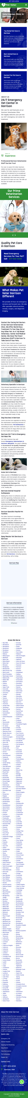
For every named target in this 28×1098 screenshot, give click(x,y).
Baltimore (18, 967)
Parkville (5, 842)
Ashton (18, 978)
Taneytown (6, 707)
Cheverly (18, 857)
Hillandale (19, 657)
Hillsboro (18, 654)
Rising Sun (6, 794)
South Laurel (6, 735)
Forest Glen (19, 753)
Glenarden (19, 696)
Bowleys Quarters (21, 930)
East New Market (21, 788)
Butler (17, 897)
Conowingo (19, 825)
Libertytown (6, 954)
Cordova (18, 820)
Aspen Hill (19, 973)
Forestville (19, 750)
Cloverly (18, 836)
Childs (18, 851)
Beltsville (18, 951)
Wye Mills (5, 642)
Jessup (5, 995)
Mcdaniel (5, 914)
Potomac (5, 814)
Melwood (5, 912)
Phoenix (5, 827)
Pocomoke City (7, 821)
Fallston (18, 761)
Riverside (5, 788)
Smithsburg (6, 738)
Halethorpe (19, 676)
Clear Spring (19, 840)
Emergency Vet (5, 1038)
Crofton (18, 816)
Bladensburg (19, 938)
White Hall (5, 663)
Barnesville (19, 962)
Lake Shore (6, 975)
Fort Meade (19, 740)
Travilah (5, 694)
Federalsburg (19, 759)
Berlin (17, 945)
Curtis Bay (19, 810)
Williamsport (6, 655)
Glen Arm (18, 702)
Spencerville (6, 729)
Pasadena (5, 838)
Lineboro (5, 952)
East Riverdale (20, 786)
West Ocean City (7, 670)
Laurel (4, 964)
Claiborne (19, 845)
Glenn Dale (19, 690)
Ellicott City (19, 770)
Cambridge (19, 890)
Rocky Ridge (6, 781)
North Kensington (7, 866)
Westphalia (6, 666)
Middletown (6, 908)
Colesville (19, 833)
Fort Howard (19, 742)
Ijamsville (18, 644)
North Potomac (7, 862)
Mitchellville (6, 903)
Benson (18, 949)
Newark (5, 873)
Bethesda (18, 943)
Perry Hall (5, 834)
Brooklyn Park (20, 912)
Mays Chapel (6, 916)
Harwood (18, 665)
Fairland (18, 766)
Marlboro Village (7, 930)
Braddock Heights (21, 925)
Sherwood (5, 744)
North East (5, 868)
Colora (18, 829)
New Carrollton (7, 881)
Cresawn (18, 818)
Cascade (18, 881)
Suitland (5, 714)
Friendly (18, 727)
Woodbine (5, 652)
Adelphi (18, 989)
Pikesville (5, 825)
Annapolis (19, 988)
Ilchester (18, 642)
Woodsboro (6, 646)
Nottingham (6, 860)
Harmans (18, 666)
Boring (18, 934)
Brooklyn (18, 914)
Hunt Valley (19, 652)
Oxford (4, 847)
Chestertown (19, 858)
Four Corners (19, 733)
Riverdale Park (7, 790)
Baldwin (18, 971)
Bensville (18, 947)
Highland (18, 659)
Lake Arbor (6, 976)
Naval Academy (7, 884)
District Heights (20, 792)
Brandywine (19, 923)
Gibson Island (20, 705)
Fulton (18, 718)
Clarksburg (19, 844)
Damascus (19, 809)
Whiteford (5, 657)
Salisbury (5, 764)
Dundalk (18, 790)
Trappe (5, 696)
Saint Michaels (7, 766)
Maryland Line (6, 921)
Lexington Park (7, 956)
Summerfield (6, 713)
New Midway (6, 877)
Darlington (19, 807)
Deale (17, 799)
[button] (13, 235)
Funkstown (19, 716)
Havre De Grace (20, 663)
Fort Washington (20, 738)
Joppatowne (6, 991)
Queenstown (6, 807)
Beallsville (19, 960)
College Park (19, 831)
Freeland (18, 729)
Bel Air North (19, 956)
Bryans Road (19, 904)
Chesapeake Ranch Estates (20, 863)
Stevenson (6, 724)
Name (4, 888)
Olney (4, 853)
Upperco (5, 685)
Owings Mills (6, 849)
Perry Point (6, 833)
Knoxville (5, 980)
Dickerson (19, 794)
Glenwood (19, 689)
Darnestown (19, 805)
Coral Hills (19, 821)
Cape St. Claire (20, 886)
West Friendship (7, 674)
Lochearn (5, 941)
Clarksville (19, 842)
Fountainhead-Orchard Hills (20, 736)
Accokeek (19, 993)
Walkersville (6, 678)
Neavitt (5, 882)
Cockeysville (19, 834)
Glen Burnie (19, 700)
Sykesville (5, 711)
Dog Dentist (4, 1048)
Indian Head (6, 1000)
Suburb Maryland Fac (7, 717)
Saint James (6, 768)
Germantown (19, 707)
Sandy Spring (6, 762)
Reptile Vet (4, 1057)
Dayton (18, 801)
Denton (18, 797)
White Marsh (6, 661)
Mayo (4, 917)
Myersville (5, 890)
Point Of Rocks (7, 820)
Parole (4, 840)
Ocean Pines (6, 857)
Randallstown (6, 805)
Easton (18, 785)
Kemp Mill (5, 988)
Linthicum (5, 947)
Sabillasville (6, 770)
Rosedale (5, 775)
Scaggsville (6, 759)
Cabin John (19, 895)
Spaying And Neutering (7, 1045)
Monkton (5, 901)
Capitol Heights (20, 884)
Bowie (18, 932)
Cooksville (19, 823)
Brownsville (19, 908)
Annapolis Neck (20, 984)
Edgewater (19, 781)
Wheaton (5, 665)
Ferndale (18, 757)
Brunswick (19, 906)
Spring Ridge (6, 727)
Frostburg (18, 722)
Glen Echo (19, 698)
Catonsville (19, 879)
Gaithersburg (19, 714)
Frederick (18, 731)
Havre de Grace (20, 661)
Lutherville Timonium (5, 935)
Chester (18, 860)
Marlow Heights (7, 928)
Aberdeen (19, 1000)
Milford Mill (6, 906)
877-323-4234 (15, 258)
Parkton (5, 844)
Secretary (5, 753)
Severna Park (6, 750)
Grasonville (19, 685)
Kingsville (5, 982)
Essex (18, 768)
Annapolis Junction (21, 986)
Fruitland (18, 720)
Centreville (19, 875)
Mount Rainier (6, 892)
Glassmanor (19, 703)
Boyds (18, 928)
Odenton (5, 855)
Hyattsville (19, 648)
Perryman (5, 831)
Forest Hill (19, 751)
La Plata (5, 978)
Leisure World (6, 960)
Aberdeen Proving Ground (21, 998)
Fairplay (18, 764)
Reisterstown (6, 801)
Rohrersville (6, 779)
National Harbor (7, 886)
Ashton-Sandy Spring (20, 975)
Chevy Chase (20, 855)
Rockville (5, 783)
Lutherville (5, 938)
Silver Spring (6, 740)
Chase (18, 869)
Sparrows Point (7, 731)
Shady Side (6, 748)
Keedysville (6, 989)
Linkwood (5, 949)
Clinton (18, 838)
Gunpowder (19, 679)
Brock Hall (19, 919)
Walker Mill (6, 679)
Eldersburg (19, 777)
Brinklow (18, 921)
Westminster (6, 668)
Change (18, 873)
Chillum (18, 849)
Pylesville (5, 810)
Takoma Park (6, 709)
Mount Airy (5, 893)
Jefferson (5, 997)
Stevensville (6, 722)
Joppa (4, 993)
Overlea (5, 851)
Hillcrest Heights (20, 655)
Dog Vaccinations (6, 1051)
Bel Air (18, 958)
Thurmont (5, 703)
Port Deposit (6, 816)
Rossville (5, 773)
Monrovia (5, 899)
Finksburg (19, 755)
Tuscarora (5, 692)
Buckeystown (19, 903)
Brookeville (19, 917)
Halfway (18, 674)
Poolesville (6, 818)
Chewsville (19, 853)
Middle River (6, 910)
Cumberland (19, 812)
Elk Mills (18, 775)
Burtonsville (19, 899)
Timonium (5, 700)
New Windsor (6, 875)
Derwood (18, 796)
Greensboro (19, 681)
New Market (6, 879)
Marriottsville (6, 925)
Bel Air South (19, 954)
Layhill (4, 962)
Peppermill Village (8, 836)
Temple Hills (6, 705)
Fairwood (18, 762)
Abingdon (18, 995)
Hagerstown (19, 678)
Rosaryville (6, 777)
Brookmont (19, 910)
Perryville (5, 829)
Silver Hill (5, 742)
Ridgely (5, 796)
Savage (5, 761)
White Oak (5, 659)
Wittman (5, 654)
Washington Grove (8, 676)
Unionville (5, 689)
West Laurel (6, 672)
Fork (17, 748)
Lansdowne (6, 967)
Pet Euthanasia (5, 1054)
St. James (5, 726)
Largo (4, 965)
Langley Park (6, 971)
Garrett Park (19, 711)
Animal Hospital (5, 1041)
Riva (4, 792)
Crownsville (19, 814)
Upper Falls (6, 687)
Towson (5, 698)
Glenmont (18, 692)
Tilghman (5, 702)
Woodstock (6, 644)
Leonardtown (6, 958)
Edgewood (19, 779)
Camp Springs (20, 888)
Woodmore (6, 648)
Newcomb (5, 871)
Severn (5, 751)
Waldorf (5, 681)
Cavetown (19, 877)
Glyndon (18, 687)
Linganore (5, 951)
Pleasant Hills (6, 823)
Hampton (18, 670)
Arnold (18, 980)
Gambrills (18, 713)
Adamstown (19, 991)
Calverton (18, 892)
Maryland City (6, 923)
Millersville (6, 904)
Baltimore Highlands (19, 964)
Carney (18, 882)
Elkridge (18, 773)
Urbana (5, 683)
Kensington (6, 986)
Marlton (5, 927)
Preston (5, 812)
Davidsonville (20, 803)
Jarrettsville (6, 999)
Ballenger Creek (20, 969)
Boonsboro (19, 936)
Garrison (18, 709)
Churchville (19, 847)
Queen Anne (6, 809)
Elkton (18, 772)
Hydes (18, 646)
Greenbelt (19, 683)
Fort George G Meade (20, 745)
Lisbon (4, 943)
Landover (5, 973)
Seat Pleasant (6, 755)
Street (4, 720)
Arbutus (18, 982)
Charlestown (19, 871)
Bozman (18, 927)
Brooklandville (20, 916)
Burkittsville (19, 901)
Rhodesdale (6, 799)
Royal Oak (5, 772)
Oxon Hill (5, 845)
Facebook (17, 1096)
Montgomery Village (6, 896)
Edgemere (19, 783)
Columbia (18, 827)
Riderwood (6, 797)
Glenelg (18, 694)
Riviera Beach (6, 786)
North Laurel (6, 864)
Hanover (18, 668)
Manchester (6, 932)
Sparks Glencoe (7, 733)
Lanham (5, 969)
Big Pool (18, 940)
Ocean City (6, 858)
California (18, 893)
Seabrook (5, 757)
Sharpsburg (6, 746)
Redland (5, 803)
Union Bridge (6, 690)
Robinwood (6, 785)
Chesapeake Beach (19, 867)
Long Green (6, 940)
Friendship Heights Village (21, 725)
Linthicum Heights (8, 945)
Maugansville (6, 919)
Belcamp (18, 952)
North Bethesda (7, 869)
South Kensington (8, 737)
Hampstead (19, 672)
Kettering (5, 984)
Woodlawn (6, 650)
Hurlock (18, 650)
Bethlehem (19, 941)
